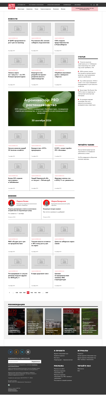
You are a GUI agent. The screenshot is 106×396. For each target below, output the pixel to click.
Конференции (67, 4)
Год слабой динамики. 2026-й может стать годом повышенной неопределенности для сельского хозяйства (87, 83)
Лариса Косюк (22, 201)
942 (32, 292)
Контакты (57, 358)
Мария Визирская (58, 201)
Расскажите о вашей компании (63, 380)
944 (39, 292)
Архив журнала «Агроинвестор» (87, 355)
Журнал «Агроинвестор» (61, 353)
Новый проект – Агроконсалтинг (63, 360)
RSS (79, 371)
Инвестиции (21, 9)
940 (24, 292)
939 (20, 292)
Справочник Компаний (53, 4)
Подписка (80, 353)
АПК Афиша (78, 4)
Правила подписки (59, 355)
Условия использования (13, 390)
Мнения (63, 9)
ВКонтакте (81, 369)
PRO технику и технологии (36, 4)
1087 (46, 292)
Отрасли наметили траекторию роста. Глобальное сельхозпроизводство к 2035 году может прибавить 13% (87, 64)
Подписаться (36, 361)
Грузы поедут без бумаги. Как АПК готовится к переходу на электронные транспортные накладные (87, 92)
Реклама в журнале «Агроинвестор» (59, 371)
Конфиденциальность (12, 389)
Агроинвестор (21, 4)
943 (35, 292)
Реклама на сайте (59, 369)
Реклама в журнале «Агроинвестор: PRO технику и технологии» (63, 376)
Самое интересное (45, 9)
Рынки (36, 9)
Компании (56, 9)
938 (17, 292)
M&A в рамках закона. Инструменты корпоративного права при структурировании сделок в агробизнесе (87, 74)
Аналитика (29, 9)
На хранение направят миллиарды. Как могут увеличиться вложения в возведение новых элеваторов (86, 102)
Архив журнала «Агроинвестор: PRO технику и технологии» (87, 358)
